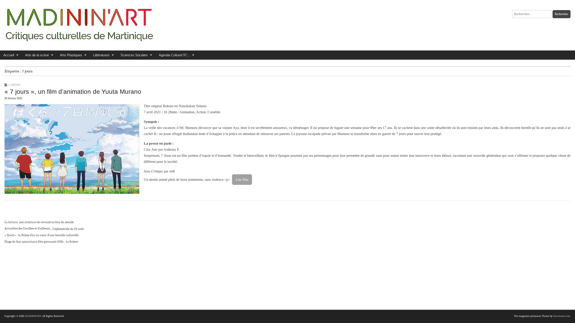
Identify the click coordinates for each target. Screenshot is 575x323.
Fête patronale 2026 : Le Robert (58, 242)
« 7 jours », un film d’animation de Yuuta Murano (72, 91)
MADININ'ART (33, 316)
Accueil (8, 55)
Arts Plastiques (71, 55)
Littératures (101, 55)
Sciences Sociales (134, 55)
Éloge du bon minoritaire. (21, 242)
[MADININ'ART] (79, 22)
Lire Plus (242, 179)
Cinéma (14, 85)
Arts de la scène (37, 55)
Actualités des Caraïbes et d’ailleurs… (28, 228)
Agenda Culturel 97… (174, 55)
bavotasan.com (561, 316)
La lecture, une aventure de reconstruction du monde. (39, 222)
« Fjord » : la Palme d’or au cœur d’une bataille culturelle (41, 235)
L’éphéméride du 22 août (68, 229)
